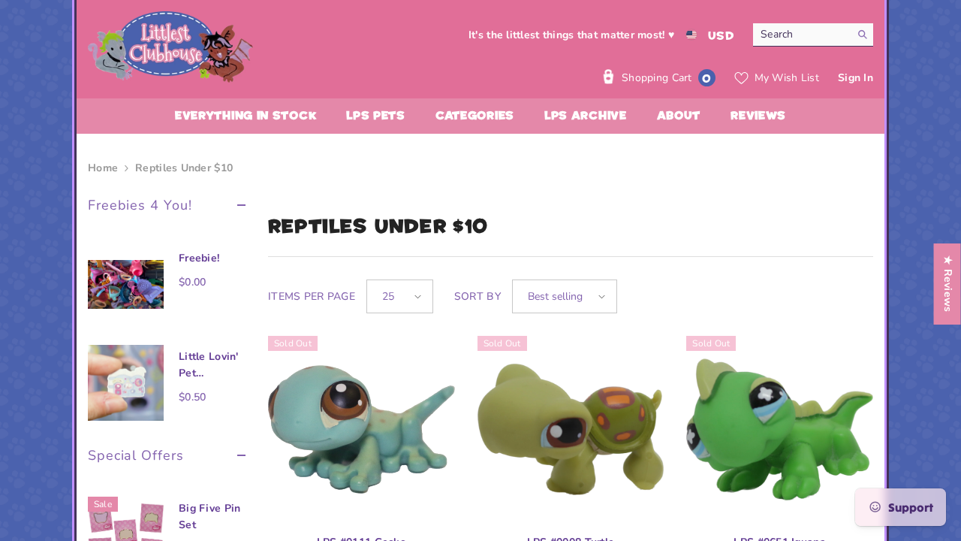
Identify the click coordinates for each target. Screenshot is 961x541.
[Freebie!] (126, 284)
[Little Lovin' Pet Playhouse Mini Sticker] (126, 383)
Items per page (311, 296)
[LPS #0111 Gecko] (361, 429)
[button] (399, 296)
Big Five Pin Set (209, 516)
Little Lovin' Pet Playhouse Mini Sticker (209, 365)
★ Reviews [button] (948, 284)
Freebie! (199, 258)
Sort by (477, 296)
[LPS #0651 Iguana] (779, 429)
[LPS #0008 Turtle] (570, 429)
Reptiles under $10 (184, 168)
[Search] (813, 35)
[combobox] (801, 34)
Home (103, 168)
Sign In (855, 78)
